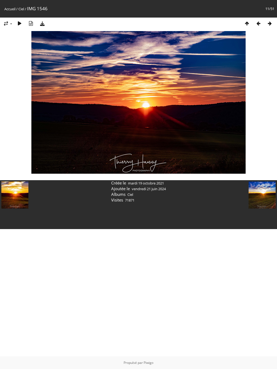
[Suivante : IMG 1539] (269, 23)
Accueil (9, 8)
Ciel (21, 8)
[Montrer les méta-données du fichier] (31, 23)
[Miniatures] (247, 23)
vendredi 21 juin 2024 (149, 188)
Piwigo (148, 362)
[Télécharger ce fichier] (42, 23)
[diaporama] (19, 23)
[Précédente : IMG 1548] (258, 23)
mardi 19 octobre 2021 (146, 183)
